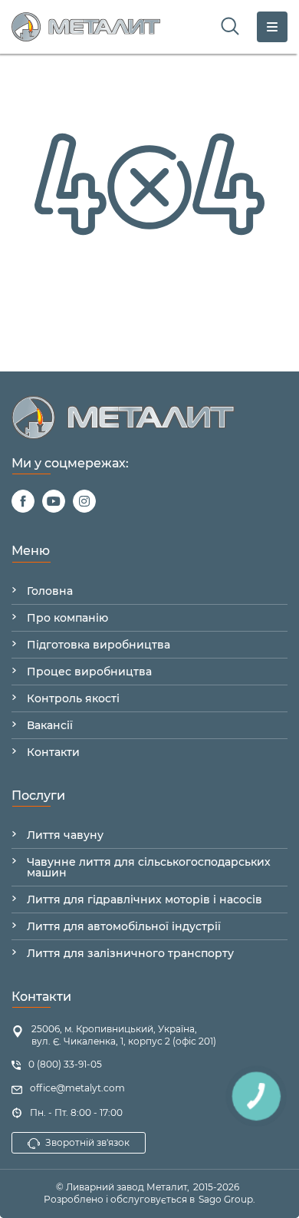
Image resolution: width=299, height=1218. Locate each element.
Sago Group (226, 1199)
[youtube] (53, 501)
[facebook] (23, 501)
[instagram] (84, 501)
